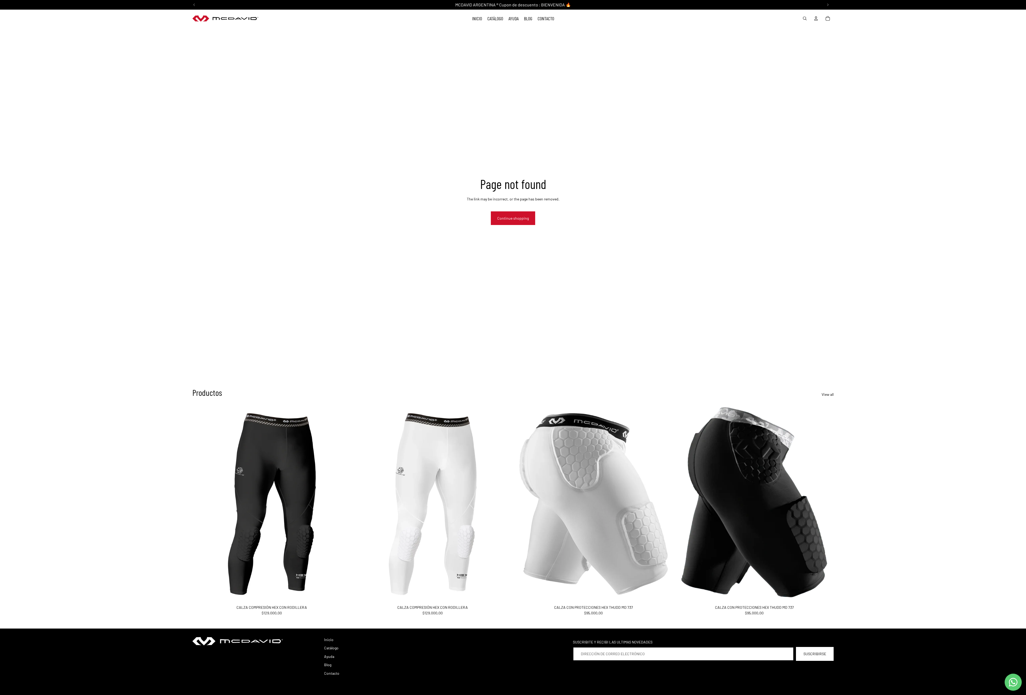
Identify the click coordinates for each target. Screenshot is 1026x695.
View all (828, 394)
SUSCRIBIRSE (814, 653)
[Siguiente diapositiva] (343, 504)
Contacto (331, 673)
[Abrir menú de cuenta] (816, 18)
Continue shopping (513, 218)
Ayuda (329, 656)
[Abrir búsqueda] (805, 18)
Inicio (328, 639)
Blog (327, 664)
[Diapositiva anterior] (200, 504)
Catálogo (331, 648)
